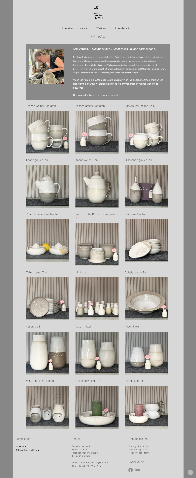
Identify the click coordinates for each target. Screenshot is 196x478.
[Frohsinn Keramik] (98, 12)
